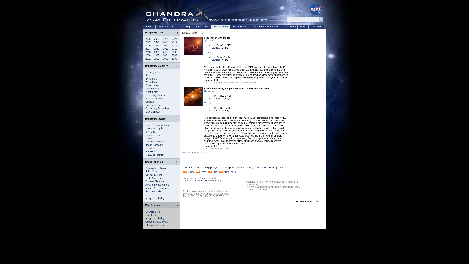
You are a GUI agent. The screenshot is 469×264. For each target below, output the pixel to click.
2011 (174, 48)
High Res (216, 45)
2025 (156, 39)
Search (199, 167)
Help (207, 167)
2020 (165, 42)
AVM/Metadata (153, 191)
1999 (174, 58)
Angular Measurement (157, 184)
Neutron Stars (152, 88)
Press (203, 172)
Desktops (150, 148)
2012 (165, 48)
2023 (174, 39)
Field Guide (202, 26)
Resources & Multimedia (265, 26)
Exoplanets (151, 78)
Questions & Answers (156, 221)
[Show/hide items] (177, 33)
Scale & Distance (154, 181)
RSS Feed (150, 215)
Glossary (273, 167)
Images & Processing (156, 188)
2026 (148, 39)
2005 (156, 55)
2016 (165, 45)
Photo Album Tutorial (156, 168)
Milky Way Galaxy (155, 95)
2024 (165, 39)
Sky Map (150, 131)
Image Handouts (154, 145)
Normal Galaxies (154, 98)
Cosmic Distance (154, 174)
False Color (151, 171)
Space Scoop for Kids (157, 125)
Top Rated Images (155, 141)
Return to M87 (189, 152)
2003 (174, 55)
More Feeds (230, 172)
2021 (156, 42)
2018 (148, 45)
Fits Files (150, 151)
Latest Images (237, 167)
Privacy (249, 167)
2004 (165, 55)
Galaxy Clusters (154, 105)
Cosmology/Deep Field (157, 108)
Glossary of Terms (155, 225)
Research (316, 26)
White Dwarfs (152, 82)
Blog (302, 26)
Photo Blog (151, 138)
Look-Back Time (154, 178)
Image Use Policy (154, 198)
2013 (156, 48)
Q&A (281, 167)
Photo (191, 172)
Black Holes (151, 92)
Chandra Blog (152, 211)
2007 (174, 52)
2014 (148, 48)
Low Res (215, 48)
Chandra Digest (207, 178)
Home (149, 26)
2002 (148, 58)
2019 (174, 42)
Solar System (152, 72)
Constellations (152, 135)
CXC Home (188, 167)
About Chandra (166, 26)
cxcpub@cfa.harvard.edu (207, 180)
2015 (174, 45)
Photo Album (221, 26)
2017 (156, 45)
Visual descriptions (155, 154)
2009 (156, 52)
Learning (185, 26)
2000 (165, 58)
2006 (148, 55)
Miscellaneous (153, 111)
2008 (165, 52)
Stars (148, 75)
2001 (156, 58)
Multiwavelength (154, 128)
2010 (148, 52)
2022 (148, 42)
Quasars (149, 101)
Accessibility (261, 167)
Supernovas (151, 85)
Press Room (239, 26)
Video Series (289, 26)
